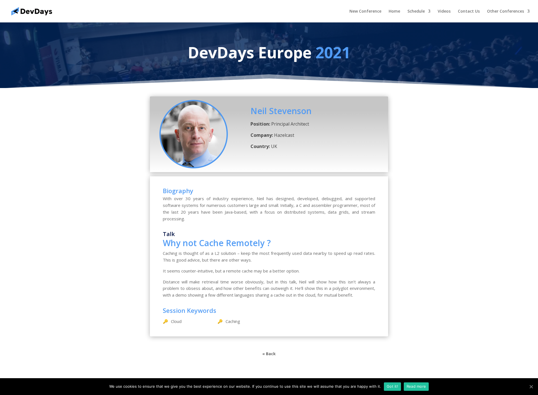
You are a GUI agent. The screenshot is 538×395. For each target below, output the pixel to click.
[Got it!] (531, 386)
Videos (444, 11)
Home (394, 11)
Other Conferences (505, 11)
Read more (416, 386)
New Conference (365, 11)
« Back (269, 353)
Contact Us (469, 11)
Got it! (392, 386)
